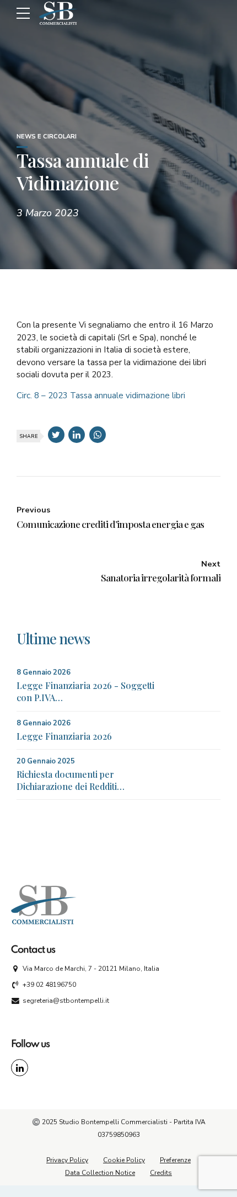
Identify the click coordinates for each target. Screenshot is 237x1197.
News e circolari (47, 136)
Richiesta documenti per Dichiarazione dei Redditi (67, 780)
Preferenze (175, 1160)
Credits (161, 1172)
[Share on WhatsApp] (97, 434)
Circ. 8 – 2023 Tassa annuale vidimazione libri (101, 395)
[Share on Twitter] (56, 434)
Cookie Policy (124, 1160)
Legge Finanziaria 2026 (64, 736)
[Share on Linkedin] (76, 434)
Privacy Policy (67, 1160)
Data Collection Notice (100, 1172)
